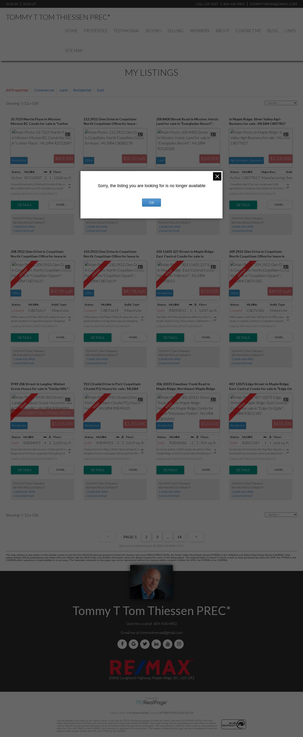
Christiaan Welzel (138, 712)
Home (71, 30)
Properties (95, 30)
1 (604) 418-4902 (24, 226)
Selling (176, 30)
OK (151, 202)
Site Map (74, 50)
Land (63, 90)
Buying (153, 30)
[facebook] (123, 644)
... (168, 536)
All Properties (17, 90)
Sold (100, 90)
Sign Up (29, 4)
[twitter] (146, 644)
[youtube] (168, 644)
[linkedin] (157, 644)
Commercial (44, 90)
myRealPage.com (152, 703)
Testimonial (127, 30)
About (222, 30)
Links (290, 30)
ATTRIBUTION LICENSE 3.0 (176, 712)
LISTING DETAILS (25, 205)
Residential (82, 90)
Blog (272, 30)
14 (179, 536)
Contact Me (248, 30)
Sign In (12, 4)
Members (199, 30)
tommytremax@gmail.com (161, 632)
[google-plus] (134, 644)
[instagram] (180, 644)
